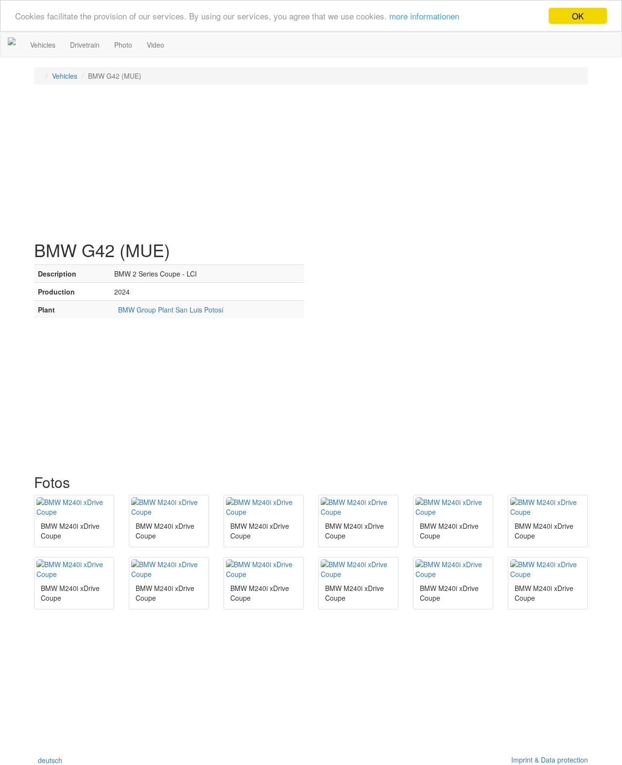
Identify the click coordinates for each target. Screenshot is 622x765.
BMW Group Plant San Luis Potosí (169, 309)
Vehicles (42, 45)
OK (578, 16)
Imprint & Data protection (547, 760)
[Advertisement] (311, 162)
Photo (123, 45)
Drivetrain (85, 45)
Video (155, 45)
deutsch (48, 760)
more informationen (424, 16)
